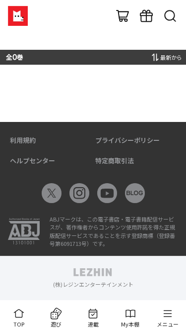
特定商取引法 (114, 160)
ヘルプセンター (32, 160)
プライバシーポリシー (127, 140)
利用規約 (23, 140)
